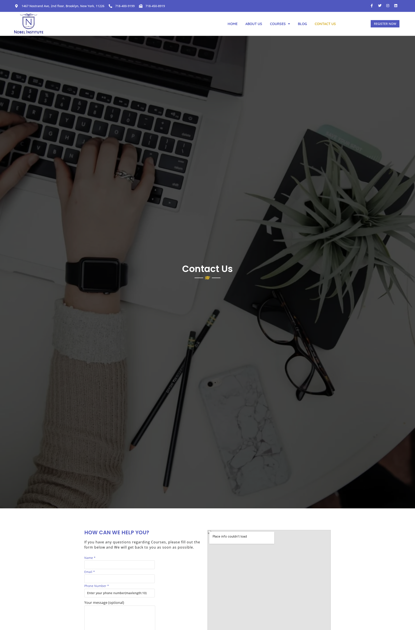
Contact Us (325, 24)
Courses (278, 24)
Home (233, 24)
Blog (302, 24)
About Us (253, 24)
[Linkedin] (395, 5)
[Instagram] (387, 5)
